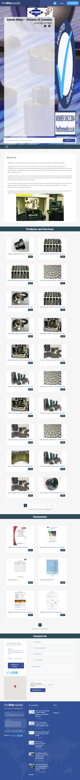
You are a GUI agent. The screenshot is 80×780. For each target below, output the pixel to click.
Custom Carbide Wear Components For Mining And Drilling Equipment (28, 466)
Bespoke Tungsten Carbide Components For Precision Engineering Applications (31, 360)
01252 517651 (44, 23)
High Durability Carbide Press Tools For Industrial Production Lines (59, 439)
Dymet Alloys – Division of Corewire (29, 19)
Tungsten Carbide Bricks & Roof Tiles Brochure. (21, 612)
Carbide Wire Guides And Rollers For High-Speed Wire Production (26, 333)
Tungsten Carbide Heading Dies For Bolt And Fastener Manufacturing (60, 466)
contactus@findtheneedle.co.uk (14, 715)
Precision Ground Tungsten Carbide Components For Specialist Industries (29, 413)
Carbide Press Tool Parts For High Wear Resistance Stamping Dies (59, 386)
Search (68, 140)
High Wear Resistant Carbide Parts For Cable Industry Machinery (26, 307)
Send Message (36, 690)
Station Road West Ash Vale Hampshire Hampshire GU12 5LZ (16, 652)
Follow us (56, 713)
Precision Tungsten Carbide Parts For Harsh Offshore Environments (59, 360)
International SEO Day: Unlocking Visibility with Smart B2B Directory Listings (41, 767)
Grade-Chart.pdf (12, 580)
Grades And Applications (47, 580)
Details (30, 256)
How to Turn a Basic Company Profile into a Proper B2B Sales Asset (42, 724)
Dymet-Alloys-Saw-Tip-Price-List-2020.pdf (52, 547)
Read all (31, 774)
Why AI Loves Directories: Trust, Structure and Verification (40, 744)
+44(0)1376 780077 (17, 731)
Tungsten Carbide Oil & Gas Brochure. (51, 612)
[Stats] (16, 672)
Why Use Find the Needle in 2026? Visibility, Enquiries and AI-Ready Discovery (42, 713)
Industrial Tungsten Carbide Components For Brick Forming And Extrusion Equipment (32, 280)
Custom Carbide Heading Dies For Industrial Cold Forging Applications (28, 386)
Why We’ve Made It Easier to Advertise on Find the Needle (42, 733)
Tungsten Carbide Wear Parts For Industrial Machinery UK (24, 254)
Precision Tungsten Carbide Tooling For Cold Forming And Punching (59, 280)
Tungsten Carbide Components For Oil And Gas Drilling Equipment (26, 439)
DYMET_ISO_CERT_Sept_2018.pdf (17, 547)
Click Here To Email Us (15, 665)
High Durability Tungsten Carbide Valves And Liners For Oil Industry (27, 493)
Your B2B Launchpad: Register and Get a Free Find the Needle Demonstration (41, 755)
